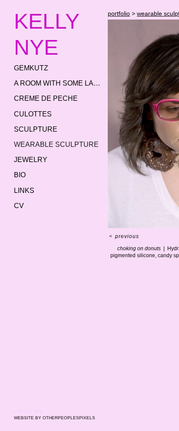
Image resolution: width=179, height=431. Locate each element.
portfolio (119, 13)
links (24, 190)
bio (20, 175)
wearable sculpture (56, 144)
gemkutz (31, 68)
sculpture (35, 129)
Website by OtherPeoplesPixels (54, 417)
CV (19, 205)
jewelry (30, 159)
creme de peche (46, 98)
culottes (33, 114)
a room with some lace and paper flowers (57, 83)
